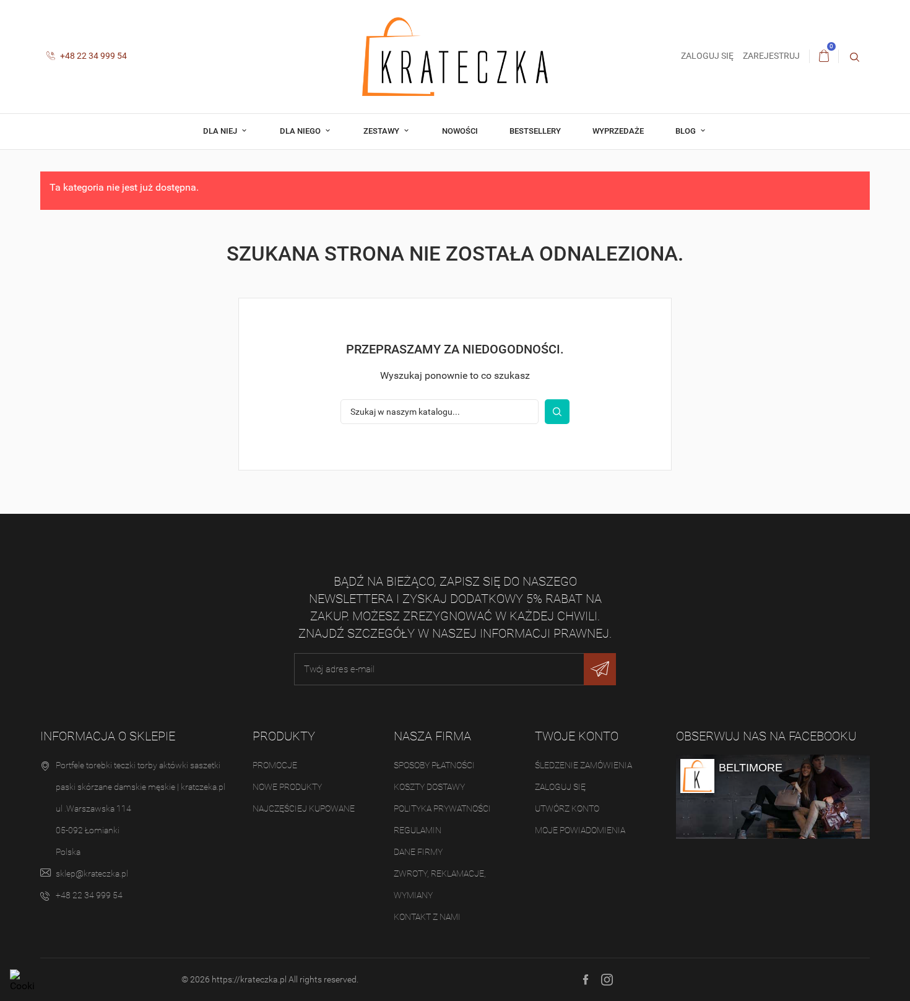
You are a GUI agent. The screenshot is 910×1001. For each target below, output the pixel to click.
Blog (686, 131)
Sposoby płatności (434, 765)
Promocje (275, 765)
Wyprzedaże (618, 131)
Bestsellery (535, 131)
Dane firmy (418, 852)
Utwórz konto (567, 808)
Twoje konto (576, 736)
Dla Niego (301, 131)
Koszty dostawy (429, 787)
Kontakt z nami (427, 917)
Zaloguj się (560, 787)
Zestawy (382, 131)
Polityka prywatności (442, 808)
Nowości (460, 131)
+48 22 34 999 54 (92, 56)
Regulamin (417, 830)
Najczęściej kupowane (304, 808)
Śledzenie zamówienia (583, 765)
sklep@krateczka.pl (92, 873)
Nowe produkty (287, 787)
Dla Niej (221, 131)
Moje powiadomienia (580, 830)
